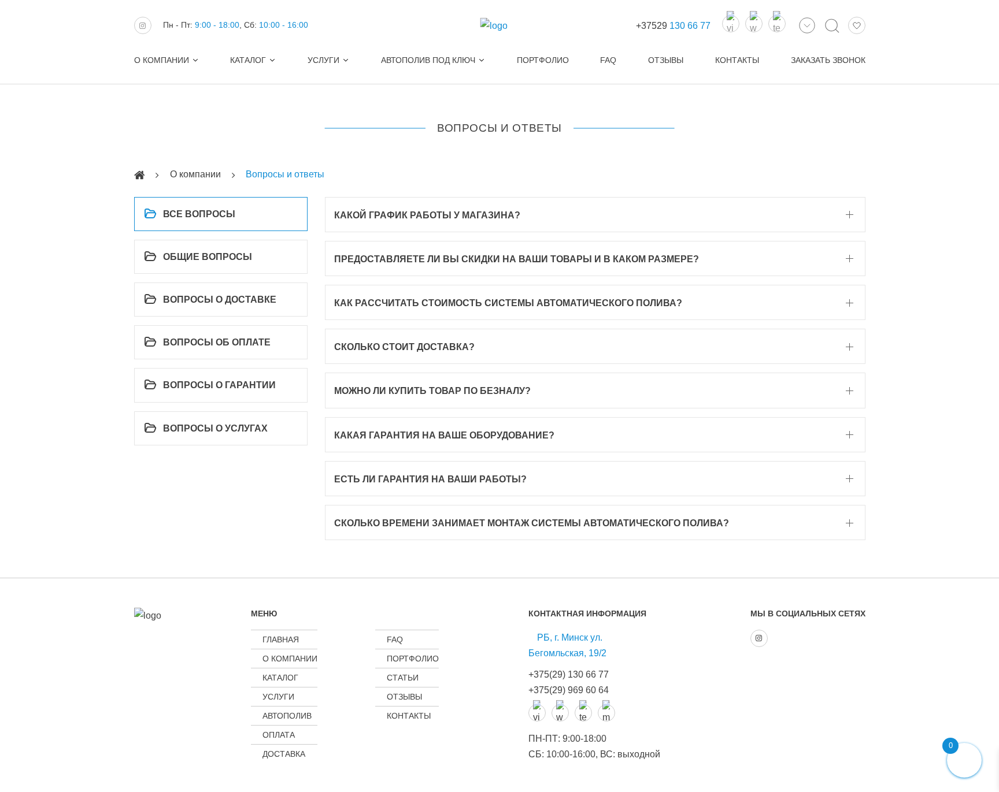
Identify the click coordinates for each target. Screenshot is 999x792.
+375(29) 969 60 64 (568, 690)
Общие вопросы (207, 257)
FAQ (608, 60)
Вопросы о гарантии (219, 385)
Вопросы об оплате (217, 342)
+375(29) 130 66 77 (568, 674)
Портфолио (543, 60)
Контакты (737, 60)
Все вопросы (199, 214)
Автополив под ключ (428, 60)
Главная (280, 639)
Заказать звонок (828, 60)
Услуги (323, 60)
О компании (161, 60)
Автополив (287, 715)
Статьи (403, 677)
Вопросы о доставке (219, 299)
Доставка (283, 753)
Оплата (278, 734)
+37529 (673, 26)
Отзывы (665, 60)
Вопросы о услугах (215, 428)
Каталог (248, 60)
